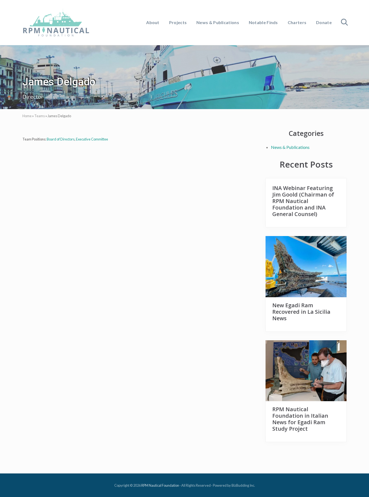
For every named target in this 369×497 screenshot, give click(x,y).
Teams (39, 116)
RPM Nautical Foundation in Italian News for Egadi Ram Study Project (300, 419)
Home (27, 116)
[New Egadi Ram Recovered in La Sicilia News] (306, 266)
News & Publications (290, 147)
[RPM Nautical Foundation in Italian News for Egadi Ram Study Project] (306, 370)
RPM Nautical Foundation (160, 485)
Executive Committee (92, 139)
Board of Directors (61, 139)
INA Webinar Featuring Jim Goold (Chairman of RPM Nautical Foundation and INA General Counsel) (303, 201)
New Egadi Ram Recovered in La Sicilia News (301, 312)
